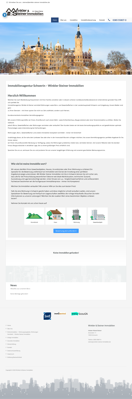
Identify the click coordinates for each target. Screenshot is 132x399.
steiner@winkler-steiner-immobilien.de (36, 2)
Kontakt (102, 20)
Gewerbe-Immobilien (13, 341)
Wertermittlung (11, 344)
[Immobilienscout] (79, 314)
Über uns (63, 20)
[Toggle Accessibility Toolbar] (4, 14)
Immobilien (73, 20)
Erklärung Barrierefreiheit (14, 357)
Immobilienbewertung (88, 20)
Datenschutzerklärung (13, 350)
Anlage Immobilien (12, 337)
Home (55, 20)
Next (126, 49)
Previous (5, 49)
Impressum (10, 354)
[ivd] (47, 316)
